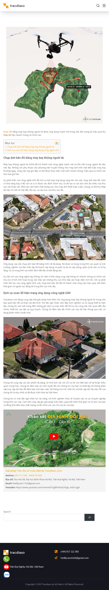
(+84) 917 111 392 (70, 551)
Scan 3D (7, 131)
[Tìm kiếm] (89, 517)
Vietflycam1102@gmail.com (74, 558)
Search (7, 511)
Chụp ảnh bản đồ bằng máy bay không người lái (30, 146)
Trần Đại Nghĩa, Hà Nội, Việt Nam (27, 567)
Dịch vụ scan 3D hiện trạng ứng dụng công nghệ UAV (33, 150)
